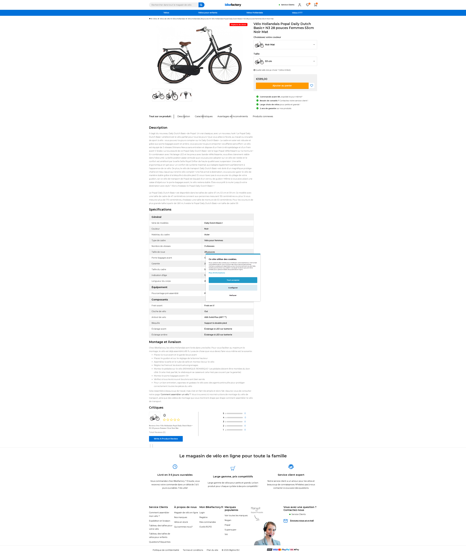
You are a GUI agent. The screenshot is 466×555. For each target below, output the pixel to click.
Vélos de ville (165, 19)
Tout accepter (233, 280)
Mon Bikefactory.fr (211, 507)
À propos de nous (185, 507)
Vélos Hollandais (178, 19)
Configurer (233, 288)
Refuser (233, 295)
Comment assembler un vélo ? (176, 394)
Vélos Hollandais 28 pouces (198, 19)
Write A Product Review (166, 439)
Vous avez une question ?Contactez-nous (299, 508)
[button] (285, 44)
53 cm (268, 61)
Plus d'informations (217, 273)
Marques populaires (231, 508)
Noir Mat (270, 44)
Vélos (155, 19)
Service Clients (158, 507)
